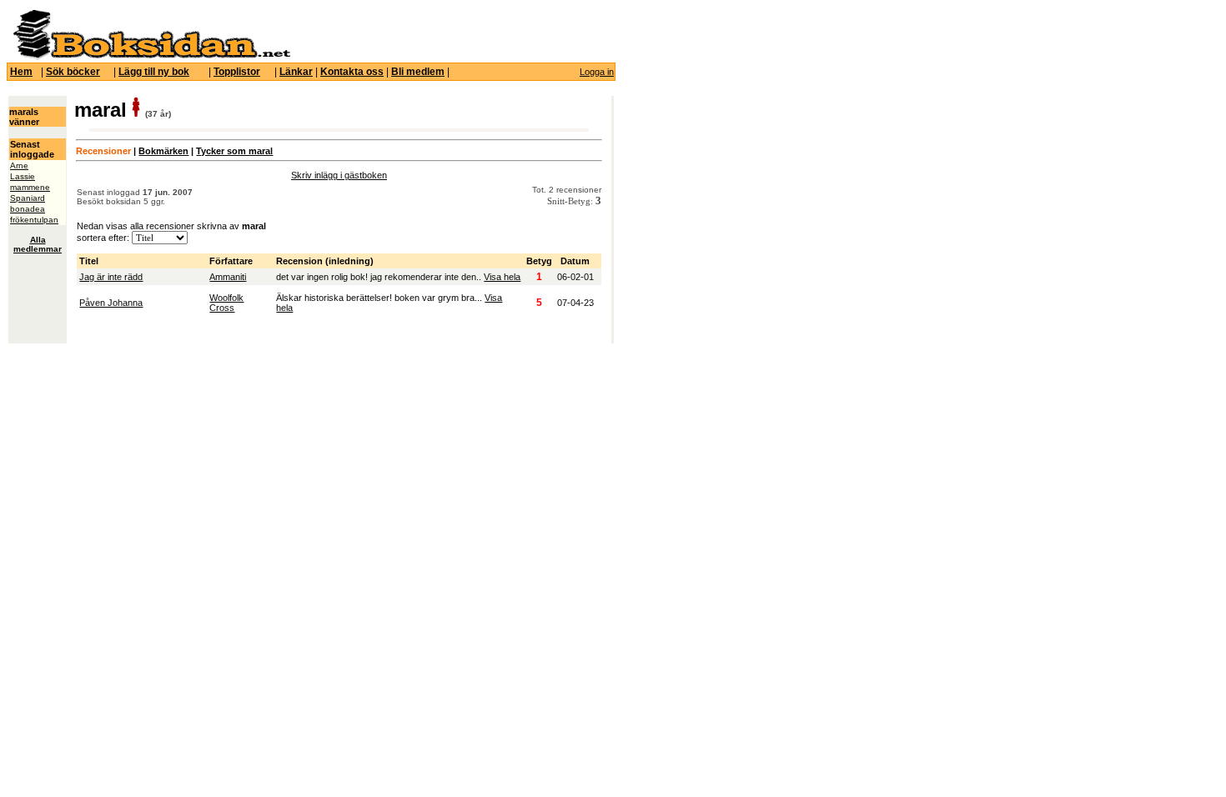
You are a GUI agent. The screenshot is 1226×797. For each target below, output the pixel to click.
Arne (19, 165)
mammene (30, 187)
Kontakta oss (352, 72)
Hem (21, 72)
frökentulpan (34, 219)
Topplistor (237, 72)
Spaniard (27, 198)
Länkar (296, 72)
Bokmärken (163, 151)
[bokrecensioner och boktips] (151, 57)
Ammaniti (227, 277)
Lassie (22, 176)
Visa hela (502, 277)
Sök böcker (73, 72)
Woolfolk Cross (226, 303)
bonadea (27, 208)
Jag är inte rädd (111, 277)
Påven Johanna (111, 303)
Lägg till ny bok (153, 72)
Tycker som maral (234, 151)
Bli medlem (418, 72)
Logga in (597, 72)
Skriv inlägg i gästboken (339, 175)
